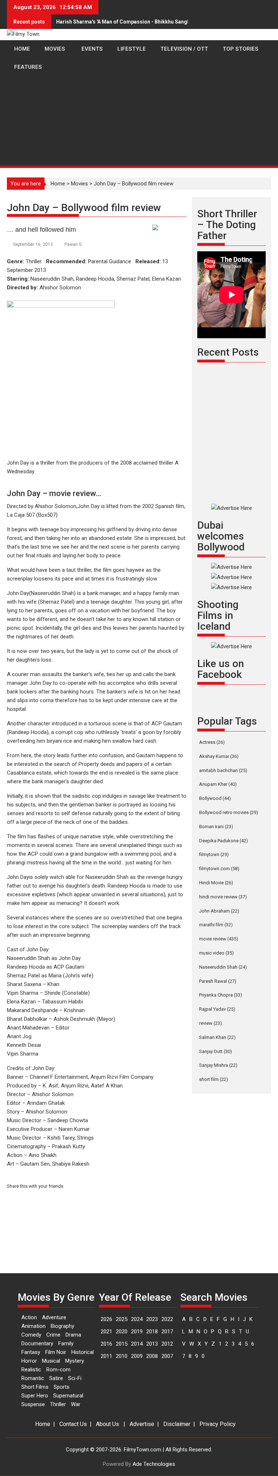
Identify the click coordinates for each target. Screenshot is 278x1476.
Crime (53, 1335)
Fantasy (30, 1352)
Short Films (35, 1387)
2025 (121, 1319)
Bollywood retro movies (228, 812)
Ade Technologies (153, 1464)
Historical (82, 1352)
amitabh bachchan (223, 770)
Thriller (58, 1404)
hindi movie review (223, 897)
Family (65, 1343)
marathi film (216, 924)
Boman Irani (216, 826)
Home (42, 1424)
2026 (106, 1319)
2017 (167, 1331)
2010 (121, 1356)
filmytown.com (219, 868)
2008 (152, 1356)
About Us (107, 1424)
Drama (73, 1335)
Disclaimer (176, 1424)
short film (213, 1079)
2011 (106, 1356)
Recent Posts (228, 352)
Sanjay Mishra (218, 1065)
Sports (62, 1387)
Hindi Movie (216, 882)
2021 (106, 1331)
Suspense (33, 1404)
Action (29, 1317)
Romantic (32, 1378)
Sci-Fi (74, 1378)
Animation (33, 1326)
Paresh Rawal (217, 981)
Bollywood (215, 798)
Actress (212, 742)
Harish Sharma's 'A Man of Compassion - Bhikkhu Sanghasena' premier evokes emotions (162, 22)
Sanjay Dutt (215, 1051)
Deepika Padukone (223, 840)
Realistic (31, 1369)
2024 (137, 1319)
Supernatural (68, 1395)
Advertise (142, 1424)
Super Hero (34, 1395)
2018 (152, 1331)
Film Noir (55, 1352)
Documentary (37, 1343)
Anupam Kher (218, 784)
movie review (218, 939)
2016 (106, 1344)
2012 (167, 1344)
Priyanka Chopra (220, 995)
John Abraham (219, 911)
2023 (152, 1319)
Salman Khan (217, 1037)
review (210, 1023)
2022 (167, 1319)
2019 (137, 1331)
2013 (152, 1344)
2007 (167, 1356)
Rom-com (58, 1369)
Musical (51, 1361)
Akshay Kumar (219, 756)
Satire (56, 1378)
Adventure (54, 1317)
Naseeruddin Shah (223, 967)
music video (216, 953)
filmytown (214, 854)
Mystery (74, 1361)
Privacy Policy (217, 1424)
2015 (121, 1344)
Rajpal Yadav (217, 1009)
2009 (137, 1356)
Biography (62, 1326)
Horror (29, 1361)
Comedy (31, 1335)
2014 (137, 1344)
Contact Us (73, 1424)
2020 (121, 1331)
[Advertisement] (139, 139)
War (75, 1404)
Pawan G (73, 244)
